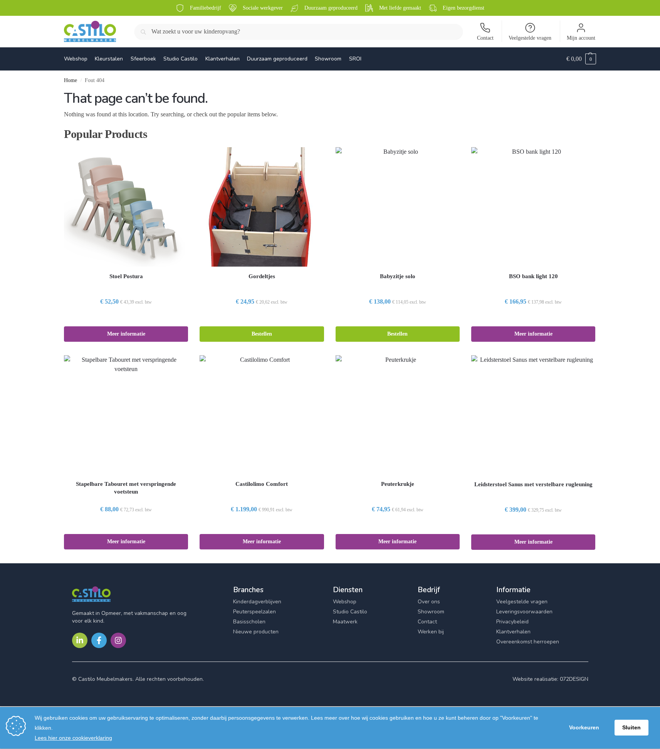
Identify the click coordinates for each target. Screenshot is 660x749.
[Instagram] (118, 640)
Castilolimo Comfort (261, 484)
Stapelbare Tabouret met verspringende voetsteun (126, 488)
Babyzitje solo (397, 276)
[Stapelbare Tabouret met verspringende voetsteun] (126, 414)
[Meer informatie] (126, 318)
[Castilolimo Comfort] (262, 414)
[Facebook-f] (99, 640)
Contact (485, 38)
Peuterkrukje (397, 484)
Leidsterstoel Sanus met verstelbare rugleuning (533, 484)
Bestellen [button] (262, 334)
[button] (581, 59)
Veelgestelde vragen (530, 38)
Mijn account (581, 38)
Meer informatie (126, 334)
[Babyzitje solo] (398, 206)
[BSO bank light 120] (533, 206)
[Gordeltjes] (262, 206)
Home (70, 80)
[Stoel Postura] (126, 206)
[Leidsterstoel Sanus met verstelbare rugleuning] (533, 415)
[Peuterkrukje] (398, 414)
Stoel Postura (126, 276)
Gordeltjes (262, 276)
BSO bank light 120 (533, 276)
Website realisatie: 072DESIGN (550, 679)
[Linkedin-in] (79, 640)
